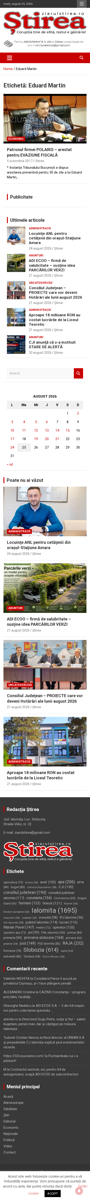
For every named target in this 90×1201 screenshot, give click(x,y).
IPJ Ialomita (71, 917)
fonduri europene (16, 911)
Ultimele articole (27, 220)
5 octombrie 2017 (20, 161)
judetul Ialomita (41, 922)
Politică (9, 1140)
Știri (6, 1115)
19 (36, 439)
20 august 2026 (40, 352)
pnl (33, 932)
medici (43, 927)
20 (47, 439)
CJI (66, 887)
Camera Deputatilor (42, 887)
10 (12, 430)
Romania (12, 950)
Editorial (9, 1121)
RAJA (73, 943)
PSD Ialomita (49, 943)
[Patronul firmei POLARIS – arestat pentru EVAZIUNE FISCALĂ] (45, 119)
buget (18, 887)
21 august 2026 (40, 275)
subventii (12, 956)
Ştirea (58, 248)
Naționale (10, 1134)
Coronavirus (64, 898)
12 (36, 430)
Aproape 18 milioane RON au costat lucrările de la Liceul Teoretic (54, 320)
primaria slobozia (44, 937)
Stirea (39, 161)
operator (64, 927)
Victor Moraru (53, 956)
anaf (48, 882)
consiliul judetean (24, 892)
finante (71, 903)
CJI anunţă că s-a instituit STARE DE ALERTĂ (52, 344)
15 (67, 430)
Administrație (40, 228)
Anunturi (36, 255)
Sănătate (10, 1109)
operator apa (14, 932)
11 (24, 430)
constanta (39, 898)
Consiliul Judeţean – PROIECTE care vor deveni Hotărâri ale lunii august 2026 (55, 293)
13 (47, 430)
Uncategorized (40, 282)
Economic (16, 138)
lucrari (69, 922)
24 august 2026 (40, 248)
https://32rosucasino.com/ (23, 1056)
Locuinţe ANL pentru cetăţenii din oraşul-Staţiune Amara (55, 238)
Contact (9, 1152)
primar (74, 932)
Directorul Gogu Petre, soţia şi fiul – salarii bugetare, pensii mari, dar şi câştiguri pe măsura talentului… (44, 1024)
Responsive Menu (82, 4)
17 (12, 439)
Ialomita (54, 910)
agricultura (13, 882)
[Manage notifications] (79, 1191)
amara (31, 882)
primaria (12, 938)
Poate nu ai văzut (25, 480)
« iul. (10, 464)
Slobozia (41, 950)
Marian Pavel (18, 927)
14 (57, 430)
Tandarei (32, 956)
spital (67, 950)
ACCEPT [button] (52, 1193)
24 (12, 447)
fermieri (29, 903)
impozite (11, 917)
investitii (48, 917)
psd (28, 943)
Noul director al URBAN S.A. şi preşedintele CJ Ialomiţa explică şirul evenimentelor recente (44, 1042)
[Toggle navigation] (9, 58)
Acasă (8, 1096)
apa (66, 881)
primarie (74, 938)
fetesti (52, 903)
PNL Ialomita (53, 932)
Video (7, 1146)
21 (57, 439)
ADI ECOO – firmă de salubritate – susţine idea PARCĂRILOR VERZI (52, 265)
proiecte (10, 943)
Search (78, 373)
